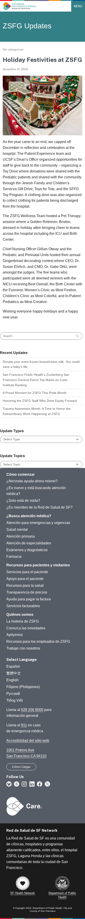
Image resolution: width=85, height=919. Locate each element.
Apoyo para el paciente (25, 579)
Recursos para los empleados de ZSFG (38, 641)
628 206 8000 (32, 710)
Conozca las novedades (25, 628)
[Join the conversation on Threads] (16, 784)
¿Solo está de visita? (23, 500)
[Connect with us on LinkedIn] (32, 784)
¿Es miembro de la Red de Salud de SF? (39, 507)
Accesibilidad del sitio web (27, 740)
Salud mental (17, 529)
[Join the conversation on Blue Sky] (9, 784)
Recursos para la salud (25, 585)
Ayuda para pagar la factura (28, 599)
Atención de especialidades (28, 543)
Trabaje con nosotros (23, 648)
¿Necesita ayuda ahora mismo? (32, 481)
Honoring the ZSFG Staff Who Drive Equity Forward (40, 401)
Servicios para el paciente (27, 572)
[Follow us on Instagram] (24, 784)
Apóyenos (14, 635)
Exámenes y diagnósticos (27, 550)
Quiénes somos (19, 614)
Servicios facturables (23, 606)
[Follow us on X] (47, 784)
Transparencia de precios (26, 592)
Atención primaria (20, 536)
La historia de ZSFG (22, 621)
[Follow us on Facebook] (39, 784)
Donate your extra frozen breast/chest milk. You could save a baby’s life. (41, 364)
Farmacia (14, 556)
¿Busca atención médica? (28, 516)
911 (24, 725)
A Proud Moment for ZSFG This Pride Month (34, 393)
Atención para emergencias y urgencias (38, 523)
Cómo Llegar (21, 767)
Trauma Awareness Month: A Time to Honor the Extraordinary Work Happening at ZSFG (36, 411)
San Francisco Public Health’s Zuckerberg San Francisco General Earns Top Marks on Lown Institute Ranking (36, 380)
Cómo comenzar (20, 474)
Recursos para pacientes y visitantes (38, 565)
